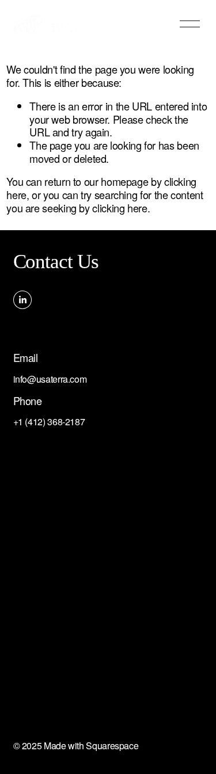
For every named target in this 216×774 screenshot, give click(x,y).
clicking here (119, 207)
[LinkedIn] (22, 300)
